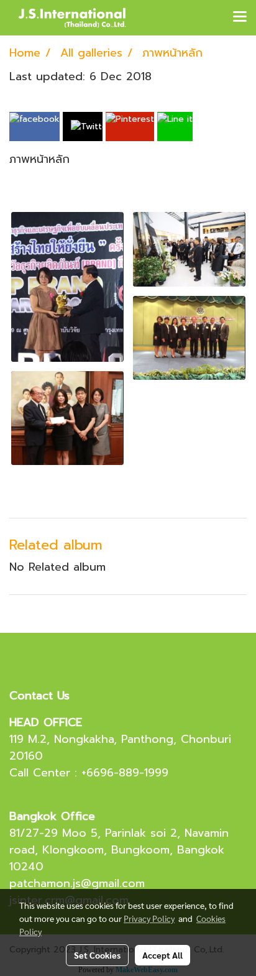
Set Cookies (97, 954)
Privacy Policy (149, 918)
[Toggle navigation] (240, 17)
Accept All (162, 954)
